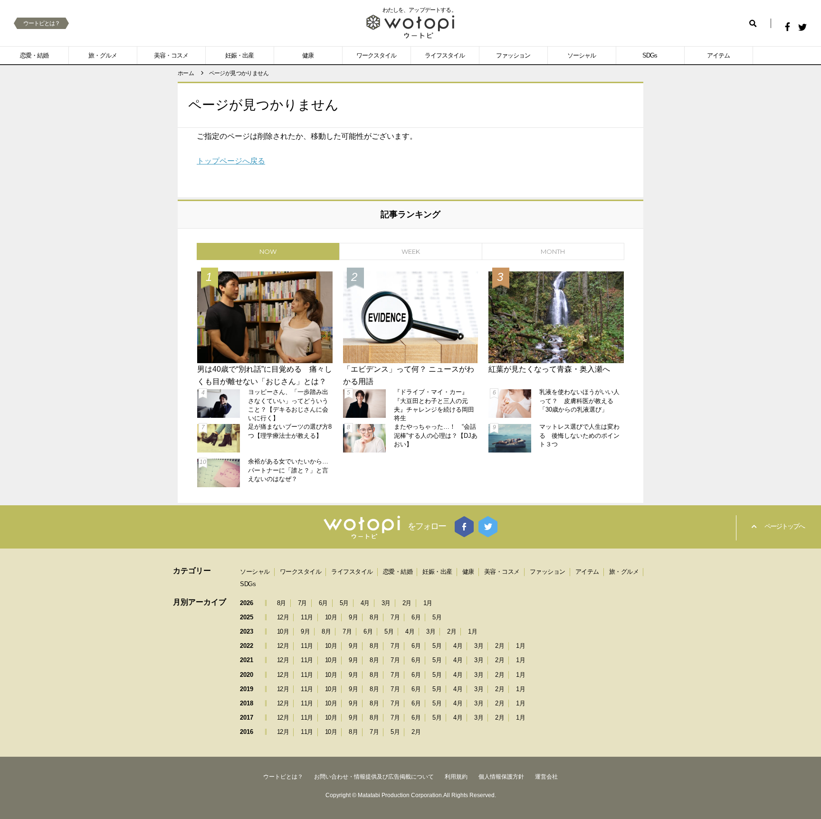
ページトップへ (784, 526)
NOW (268, 251)
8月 (281, 603)
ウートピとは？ (41, 23)
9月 (353, 617)
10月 (331, 617)
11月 (307, 617)
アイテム (718, 55)
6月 (323, 603)
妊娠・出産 (239, 55)
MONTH (553, 251)
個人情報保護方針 (501, 776)
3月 (386, 603)
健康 (308, 55)
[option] (410, 378)
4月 (365, 603)
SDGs (649, 55)
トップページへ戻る (231, 161)
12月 (283, 617)
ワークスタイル (376, 55)
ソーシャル (581, 55)
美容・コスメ (171, 55)
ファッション (513, 55)
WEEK (410, 251)
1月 (427, 603)
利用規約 (456, 776)
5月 (344, 603)
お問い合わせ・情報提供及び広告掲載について (374, 776)
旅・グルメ (102, 55)
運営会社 (546, 776)
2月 (406, 603)
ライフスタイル (445, 55)
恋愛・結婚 (34, 55)
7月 (302, 603)
